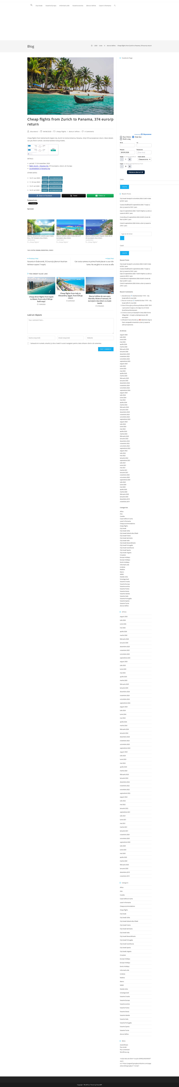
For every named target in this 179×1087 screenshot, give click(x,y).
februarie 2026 (124, 349)
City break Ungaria (125, 553)
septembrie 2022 (125, 448)
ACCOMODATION (56, 178)
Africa (121, 511)
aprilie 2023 (123, 431)
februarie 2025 (124, 378)
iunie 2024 (123, 397)
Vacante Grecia (124, 591)
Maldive (122, 569)
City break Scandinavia (127, 548)
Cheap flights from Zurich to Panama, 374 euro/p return (134, 46)
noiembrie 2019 (124, 501)
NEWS (122, 574)
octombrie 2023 (125, 417)
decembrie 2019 (125, 499)
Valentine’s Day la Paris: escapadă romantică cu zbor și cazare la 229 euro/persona (137, 322)
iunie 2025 (123, 368)
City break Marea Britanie (127, 543)
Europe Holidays (125, 557)
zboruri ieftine (74, 132)
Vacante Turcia (124, 603)
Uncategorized (124, 579)
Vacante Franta (124, 589)
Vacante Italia (124, 596)
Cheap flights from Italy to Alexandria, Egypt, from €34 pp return (70, 295)
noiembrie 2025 (124, 356)
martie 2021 (123, 470)
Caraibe (122, 516)
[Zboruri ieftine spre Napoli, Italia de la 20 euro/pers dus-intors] (99, 227)
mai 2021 (122, 468)
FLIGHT (45, 178)
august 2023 (123, 422)
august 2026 (123, 335)
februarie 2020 (124, 494)
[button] (31, 5)
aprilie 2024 (123, 402)
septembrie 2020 (125, 480)
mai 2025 (122, 371)
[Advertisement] (91, 24)
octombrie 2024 (125, 388)
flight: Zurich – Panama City (38, 166)
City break (123, 528)
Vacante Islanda (125, 594)
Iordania (122, 567)
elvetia (33, 250)
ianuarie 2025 (124, 381)
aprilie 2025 (123, 373)
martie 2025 (123, 376)
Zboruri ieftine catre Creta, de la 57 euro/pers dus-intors (68, 237)
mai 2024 (122, 400)
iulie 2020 (123, 482)
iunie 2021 (123, 465)
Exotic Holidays (124, 562)
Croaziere (123, 555)
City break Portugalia (126, 545)
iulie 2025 (123, 366)
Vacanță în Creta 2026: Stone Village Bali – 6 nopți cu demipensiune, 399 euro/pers (136, 315)
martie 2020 (123, 492)
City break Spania (125, 550)
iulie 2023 (123, 424)
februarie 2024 (124, 407)
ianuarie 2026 (124, 351)
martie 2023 (123, 434)
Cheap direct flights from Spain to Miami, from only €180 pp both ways (41, 299)
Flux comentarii (124, 1050)
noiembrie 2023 (124, 414)
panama (38, 250)
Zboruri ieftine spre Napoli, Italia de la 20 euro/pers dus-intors (99, 237)
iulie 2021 (123, 463)
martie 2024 (123, 405)
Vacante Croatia (125, 581)
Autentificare (124, 1045)
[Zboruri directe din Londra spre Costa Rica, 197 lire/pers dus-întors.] (40, 227)
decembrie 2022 (125, 441)
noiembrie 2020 (124, 475)
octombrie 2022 (125, 446)
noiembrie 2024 (124, 385)
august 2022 (123, 451)
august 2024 (123, 393)
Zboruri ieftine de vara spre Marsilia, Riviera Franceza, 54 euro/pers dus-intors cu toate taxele (99, 299)
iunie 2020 (123, 485)
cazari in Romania (125, 521)
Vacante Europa (125, 584)
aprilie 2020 (123, 489)
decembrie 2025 (125, 354)
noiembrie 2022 (124, 443)
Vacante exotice (125, 586)
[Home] (91, 46)
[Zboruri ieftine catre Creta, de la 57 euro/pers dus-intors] (69, 227)
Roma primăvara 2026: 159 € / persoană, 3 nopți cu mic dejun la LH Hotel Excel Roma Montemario (137, 307)
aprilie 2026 (123, 344)
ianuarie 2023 (124, 439)
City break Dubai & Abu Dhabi (129, 533)
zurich (51, 250)
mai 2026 (122, 342)
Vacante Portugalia (126, 598)
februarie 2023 (124, 436)
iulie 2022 (123, 453)
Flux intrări (123, 1047)
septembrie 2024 (125, 390)
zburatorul (34, 132)
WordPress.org (124, 1052)
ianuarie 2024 (124, 410)
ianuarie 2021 (124, 472)
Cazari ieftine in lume (126, 519)
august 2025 (123, 364)
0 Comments (89, 132)
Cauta (122, 179)
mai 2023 (122, 429)
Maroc (122, 572)
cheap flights (61, 132)
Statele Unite (124, 577)
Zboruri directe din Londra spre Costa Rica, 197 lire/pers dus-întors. (40, 237)
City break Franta (125, 536)
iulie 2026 (123, 337)
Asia (121, 514)
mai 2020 (122, 487)
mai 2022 (122, 455)
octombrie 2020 (125, 477)
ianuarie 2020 (124, 497)
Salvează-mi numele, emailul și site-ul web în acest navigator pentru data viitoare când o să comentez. (66, 343)
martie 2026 (123, 347)
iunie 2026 (123, 339)
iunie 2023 (123, 426)
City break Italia (124, 540)
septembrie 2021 (125, 460)
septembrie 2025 (125, 361)
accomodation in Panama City (39, 169)
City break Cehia (125, 531)
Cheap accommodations (127, 523)
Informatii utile (124, 565)
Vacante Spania (124, 601)
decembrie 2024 (125, 383)
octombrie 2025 (125, 359)
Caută (122, 245)
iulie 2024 (123, 395)
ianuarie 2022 (124, 458)
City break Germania (126, 538)
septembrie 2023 (125, 419)
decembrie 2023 (125, 412)
